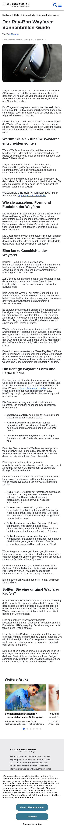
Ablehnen (32, 816)
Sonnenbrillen (29, 15)
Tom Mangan (13, 34)
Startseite (6, 15)
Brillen (17, 15)
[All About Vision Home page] (15, 5)
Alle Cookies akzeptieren (32, 807)
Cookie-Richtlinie (23, 797)
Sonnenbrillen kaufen (49, 15)
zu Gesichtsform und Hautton (32, 388)
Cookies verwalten (32, 824)
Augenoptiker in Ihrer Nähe (32, 195)
